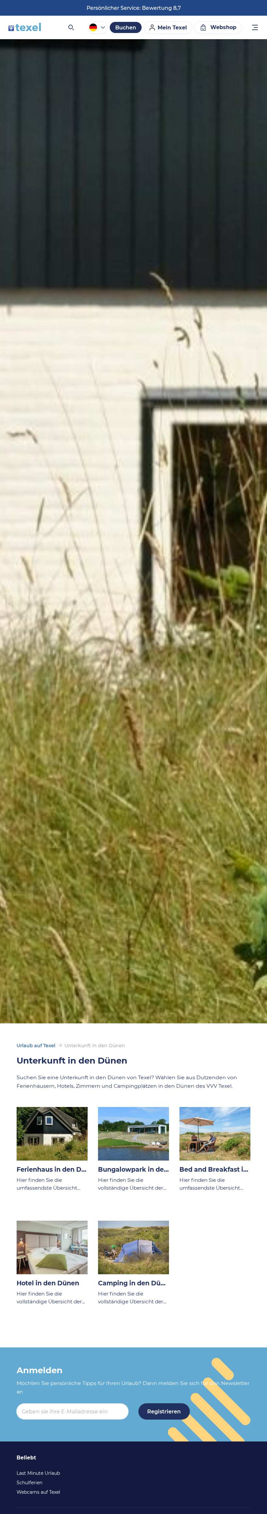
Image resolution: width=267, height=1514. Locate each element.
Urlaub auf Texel (36, 1046)
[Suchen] (70, 27)
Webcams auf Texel (38, 1492)
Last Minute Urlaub (38, 1473)
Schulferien (29, 1483)
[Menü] (255, 28)
